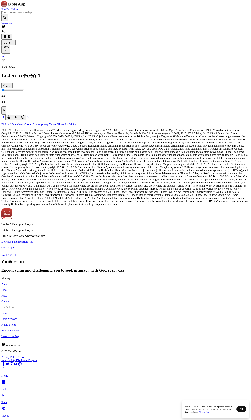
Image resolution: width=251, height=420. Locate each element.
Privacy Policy (9, 357)
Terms (20, 357)
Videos (14, 9)
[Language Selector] (125, 26)
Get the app (6, 23)
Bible (3, 9)
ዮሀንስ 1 (6, 43)
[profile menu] (6, 37)
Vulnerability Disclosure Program (19, 360)
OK (241, 409)
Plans (8, 9)
